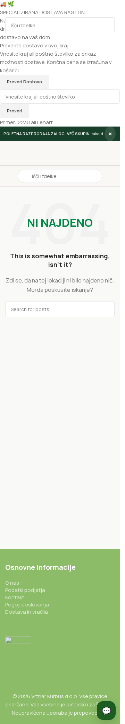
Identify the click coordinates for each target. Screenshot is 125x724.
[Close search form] (8, 8)
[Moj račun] (112, 176)
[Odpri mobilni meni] (8, 176)
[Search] (107, 25)
